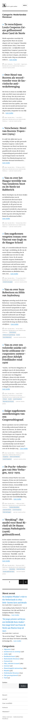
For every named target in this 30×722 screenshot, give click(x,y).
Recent (4, 695)
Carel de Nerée (7, 509)
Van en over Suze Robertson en (13, 292)
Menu (25, 5)
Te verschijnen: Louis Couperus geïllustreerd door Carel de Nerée (14, 29)
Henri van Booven (15, 456)
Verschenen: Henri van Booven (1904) (14, 131)
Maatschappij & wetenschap (13, 668)
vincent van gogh (7, 282)
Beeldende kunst (7, 66)
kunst (18, 334)
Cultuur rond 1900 (7, 717)
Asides (6, 654)
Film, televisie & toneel (11, 663)
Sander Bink (11, 117)
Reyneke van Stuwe (8, 401)
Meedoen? (5, 711)
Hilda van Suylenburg (9, 334)
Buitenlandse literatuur (11, 659)
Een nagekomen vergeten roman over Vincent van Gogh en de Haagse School (14, 238)
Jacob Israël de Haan (8, 571)
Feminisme (13, 332)
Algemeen (24, 64)
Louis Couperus (17, 399)
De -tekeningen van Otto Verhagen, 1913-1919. (15, 469)
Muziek (6, 670)
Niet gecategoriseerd (11, 675)
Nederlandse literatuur (18, 66)
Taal (5, 678)
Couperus (5, 456)
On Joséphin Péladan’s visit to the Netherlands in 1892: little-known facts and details (14, 600)
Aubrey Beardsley (14, 507)
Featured (7, 661)
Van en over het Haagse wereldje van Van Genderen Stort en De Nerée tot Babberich (14, 183)
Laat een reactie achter (8, 67)
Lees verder (13, 60)
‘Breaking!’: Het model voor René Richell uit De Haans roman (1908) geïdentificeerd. (14, 527)
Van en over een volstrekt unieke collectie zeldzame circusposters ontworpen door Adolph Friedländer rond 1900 (14, 353)
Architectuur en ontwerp (15, 395)
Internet (7, 666)
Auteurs (5, 707)
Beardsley (12, 569)
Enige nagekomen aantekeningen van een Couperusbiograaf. (13, 415)
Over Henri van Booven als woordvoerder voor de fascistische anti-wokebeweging (14, 80)
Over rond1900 (7, 703)
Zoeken (4, 682)
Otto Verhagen (7, 512)
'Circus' (5, 399)
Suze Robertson (7, 337)
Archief (4, 699)
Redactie (10, 64)
